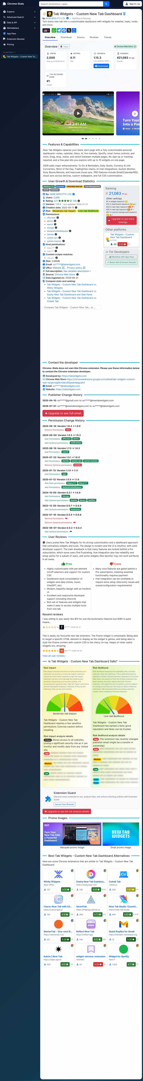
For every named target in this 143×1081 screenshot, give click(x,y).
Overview (50, 37)
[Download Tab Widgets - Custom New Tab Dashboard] (103, 60)
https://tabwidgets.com (74, 376)
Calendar (55, 190)
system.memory (54, 241)
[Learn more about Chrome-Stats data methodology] (77, 274)
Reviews (94, 37)
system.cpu (52, 238)
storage (50, 227)
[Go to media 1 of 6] (82, 138)
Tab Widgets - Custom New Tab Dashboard (122, 236)
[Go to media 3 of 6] (89, 138)
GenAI (46, 190)
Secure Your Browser (64, 804)
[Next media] (135, 114)
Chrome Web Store (125, 46)
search (50, 224)
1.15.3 (58, 204)
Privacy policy (75, 267)
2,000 (56, 197)
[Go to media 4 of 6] (92, 138)
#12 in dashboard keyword (119, 204)
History (11, 52)
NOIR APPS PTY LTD (55, 18)
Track (65, 46)
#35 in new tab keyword (118, 210)
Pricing (10, 44)
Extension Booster (16, 39)
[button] (132, 4)
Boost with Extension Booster (122, 262)
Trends (107, 37)
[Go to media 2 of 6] (86, 138)
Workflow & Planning (81, 18)
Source (80, 37)
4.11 (65, 200)
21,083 (118, 193)
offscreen (51, 217)
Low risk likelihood (88, 210)
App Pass (11, 33)
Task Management (92, 186)
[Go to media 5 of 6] (96, 138)
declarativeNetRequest (57, 231)
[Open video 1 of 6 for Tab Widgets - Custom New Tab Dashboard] (78, 113)
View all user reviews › (54, 655)
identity (50, 234)
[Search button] (106, 4)
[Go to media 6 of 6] (99, 138)
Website (57, 267)
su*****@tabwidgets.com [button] (66, 264)
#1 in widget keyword (116, 201)
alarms (50, 221)
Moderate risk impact (64, 210)
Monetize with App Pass (122, 257)
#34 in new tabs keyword (118, 207)
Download (66, 37)
